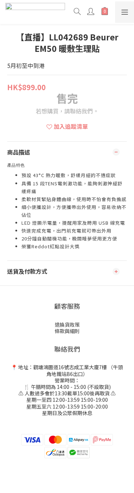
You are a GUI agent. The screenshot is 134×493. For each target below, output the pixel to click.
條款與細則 (67, 331)
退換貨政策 (67, 324)
